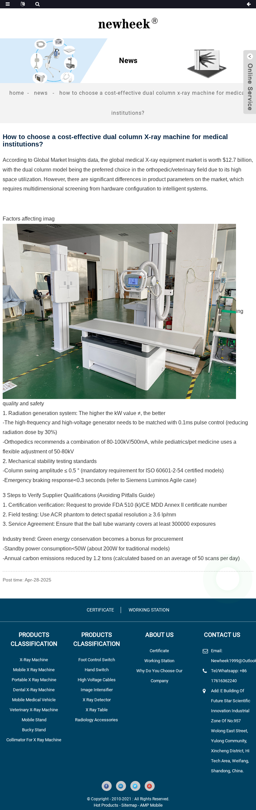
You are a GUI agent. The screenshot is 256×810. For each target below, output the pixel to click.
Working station (149, 610)
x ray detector (97, 699)
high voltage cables (97, 679)
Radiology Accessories (96, 719)
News (41, 93)
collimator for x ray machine (33, 739)
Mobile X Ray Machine (34, 669)
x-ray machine (34, 659)
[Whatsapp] (227, 578)
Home (16, 93)
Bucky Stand (34, 729)
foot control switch (96, 659)
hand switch (97, 669)
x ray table (97, 709)
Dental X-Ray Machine (34, 689)
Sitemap (129, 805)
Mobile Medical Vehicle (34, 699)
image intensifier (97, 689)
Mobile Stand (34, 719)
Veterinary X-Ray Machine (34, 709)
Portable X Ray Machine (34, 679)
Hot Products (106, 805)
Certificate (100, 610)
